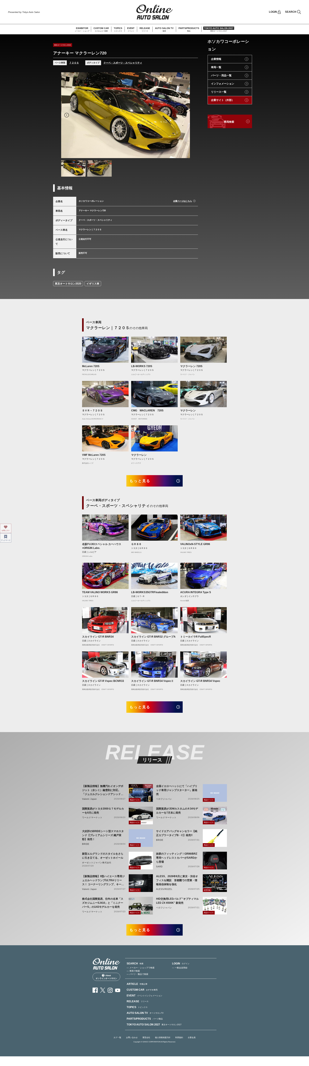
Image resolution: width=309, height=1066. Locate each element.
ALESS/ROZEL (164, 889)
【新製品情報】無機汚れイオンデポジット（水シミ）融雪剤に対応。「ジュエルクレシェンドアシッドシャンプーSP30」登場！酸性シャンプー (103, 790)
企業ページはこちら (182, 201)
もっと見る (140, 481)
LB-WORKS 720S (141, 366)
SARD (159, 866)
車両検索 (229, 121)
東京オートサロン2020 (68, 283)
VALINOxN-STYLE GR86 (195, 544)
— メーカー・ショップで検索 (140, 968)
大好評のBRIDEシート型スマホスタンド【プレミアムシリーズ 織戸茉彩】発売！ (103, 835)
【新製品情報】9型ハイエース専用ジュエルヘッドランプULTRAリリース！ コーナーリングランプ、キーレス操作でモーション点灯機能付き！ (103, 880)
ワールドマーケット (92, 817)
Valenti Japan (89, 799)
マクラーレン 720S (191, 366)
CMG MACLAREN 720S (147, 410)
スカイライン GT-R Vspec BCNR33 (103, 681)
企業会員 (192, 1037)
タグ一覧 (117, 1037)
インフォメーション (222, 83)
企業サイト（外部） (222, 100)
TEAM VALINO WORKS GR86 (100, 592)
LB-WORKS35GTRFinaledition (149, 592)
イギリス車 (92, 283)
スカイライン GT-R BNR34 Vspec (200, 681)
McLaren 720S (90, 366)
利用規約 (179, 1037)
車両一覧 (216, 67)
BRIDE (85, 844)
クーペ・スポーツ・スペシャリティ (122, 62)
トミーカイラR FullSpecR (195, 636)
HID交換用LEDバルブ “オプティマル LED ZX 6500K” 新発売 (177, 900)
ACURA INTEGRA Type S (195, 592)
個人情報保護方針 (162, 1037)
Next (184, 115)
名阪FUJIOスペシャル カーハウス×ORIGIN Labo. (101, 546)
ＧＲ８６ (136, 544)
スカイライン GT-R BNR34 (98, 636)
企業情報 (216, 59)
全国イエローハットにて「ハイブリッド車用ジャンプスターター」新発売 (176, 790)
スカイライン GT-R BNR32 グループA (153, 636)
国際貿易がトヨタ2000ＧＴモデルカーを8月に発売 (103, 810)
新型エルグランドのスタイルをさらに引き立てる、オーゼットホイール (102, 855)
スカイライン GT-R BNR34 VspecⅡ (152, 681)
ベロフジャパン (164, 799)
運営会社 (146, 1037)
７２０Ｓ (74, 62)
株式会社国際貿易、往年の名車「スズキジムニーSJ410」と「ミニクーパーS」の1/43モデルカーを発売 (102, 902)
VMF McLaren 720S (94, 455)
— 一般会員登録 (179, 968)
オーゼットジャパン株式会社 (97, 862)
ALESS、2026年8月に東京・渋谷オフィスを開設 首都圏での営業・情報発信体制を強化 (177, 880)
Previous (66, 115)
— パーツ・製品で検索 (137, 974)
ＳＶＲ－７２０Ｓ (92, 410)
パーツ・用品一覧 (221, 75)
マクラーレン (188, 410)
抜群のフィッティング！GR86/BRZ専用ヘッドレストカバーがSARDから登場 (176, 857)
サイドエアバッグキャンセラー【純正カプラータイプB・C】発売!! (176, 833)
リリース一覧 (218, 91)
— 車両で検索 (133, 971)
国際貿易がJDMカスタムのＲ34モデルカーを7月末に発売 (177, 810)
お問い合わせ (132, 1037)
